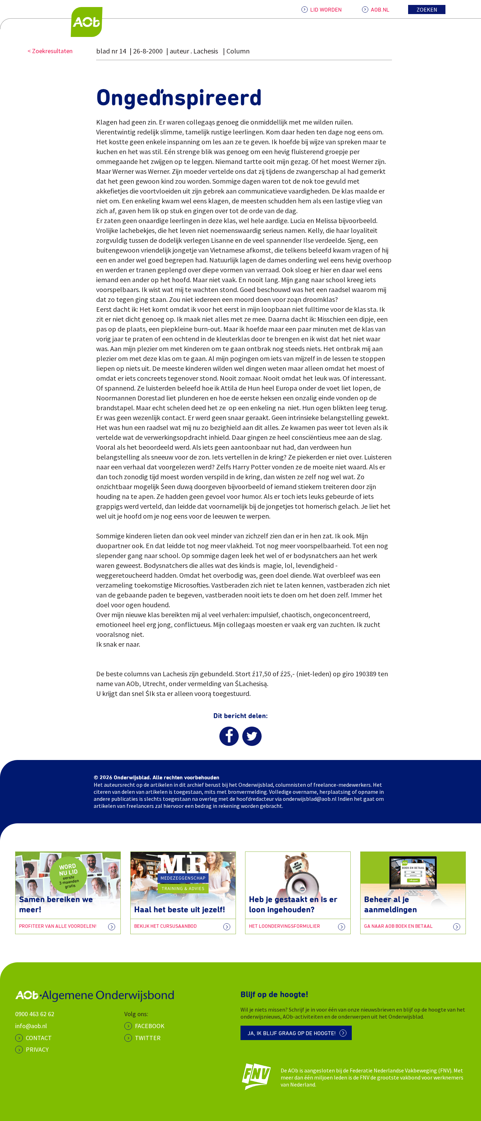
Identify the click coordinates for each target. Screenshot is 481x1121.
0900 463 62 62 (34, 1014)
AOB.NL (380, 10)
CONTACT (39, 1038)
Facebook (149, 1026)
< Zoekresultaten (50, 51)
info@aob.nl (31, 1026)
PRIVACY (37, 1049)
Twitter (148, 1038)
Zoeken (427, 9)
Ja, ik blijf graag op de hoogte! (292, 1033)
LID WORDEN (326, 10)
